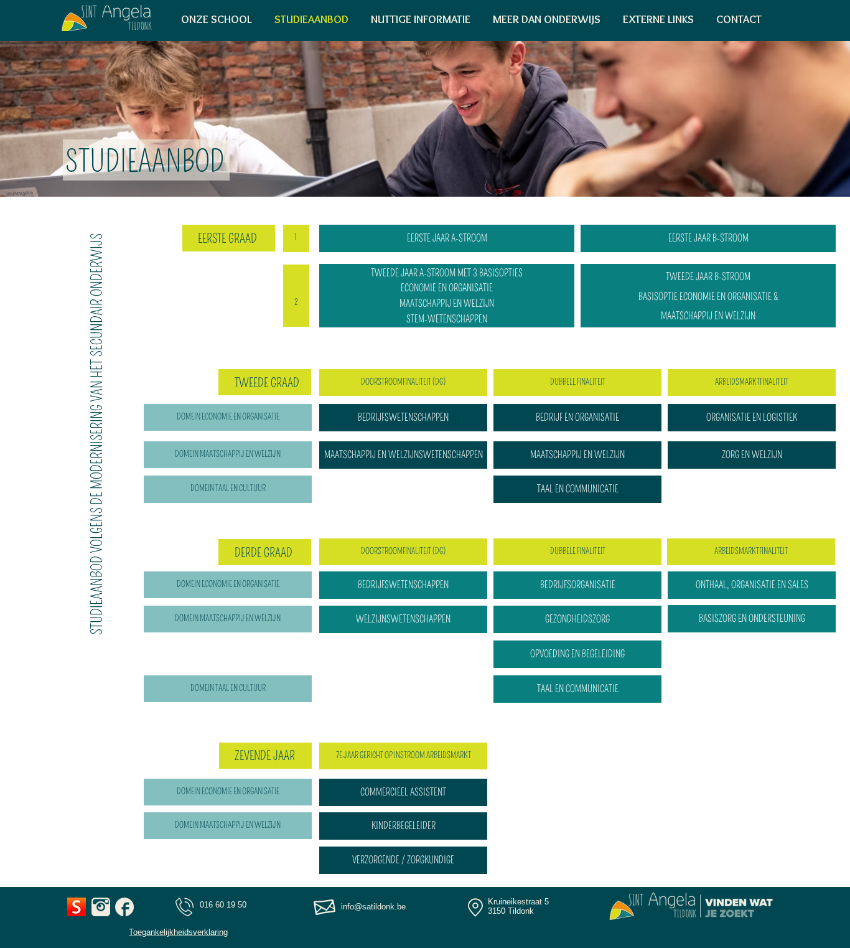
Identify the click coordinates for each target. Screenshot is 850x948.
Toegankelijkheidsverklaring (178, 932)
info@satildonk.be (373, 906)
